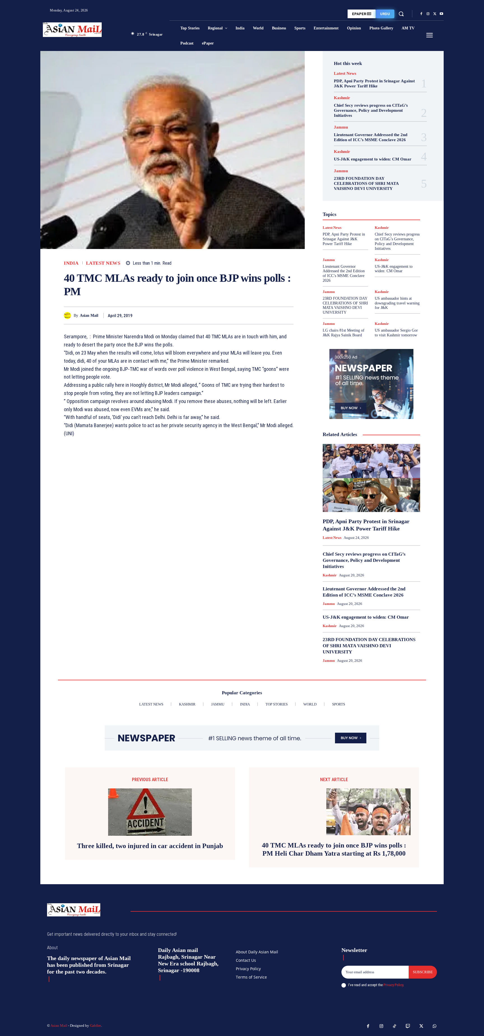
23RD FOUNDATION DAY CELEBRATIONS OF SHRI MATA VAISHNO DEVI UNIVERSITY (366, 183)
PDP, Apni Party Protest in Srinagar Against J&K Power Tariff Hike (374, 83)
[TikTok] (394, 1026)
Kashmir (342, 98)
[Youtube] (441, 14)
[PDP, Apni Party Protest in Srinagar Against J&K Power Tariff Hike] (371, 478)
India (71, 263)
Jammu (341, 127)
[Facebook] (421, 14)
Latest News (103, 263)
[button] (401, 13)
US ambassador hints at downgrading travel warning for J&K (397, 303)
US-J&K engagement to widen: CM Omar (372, 159)
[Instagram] (428, 14)
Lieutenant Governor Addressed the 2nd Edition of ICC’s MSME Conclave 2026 (370, 137)
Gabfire (95, 1025)
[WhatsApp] (288, 315)
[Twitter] (434, 14)
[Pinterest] (275, 315)
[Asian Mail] (69, 315)
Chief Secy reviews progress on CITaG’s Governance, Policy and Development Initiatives (371, 110)
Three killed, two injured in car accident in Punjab (150, 845)
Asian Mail (89, 315)
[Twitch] (408, 1026)
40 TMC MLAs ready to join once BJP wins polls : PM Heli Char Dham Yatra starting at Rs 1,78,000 (334, 849)
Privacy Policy (393, 985)
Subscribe (423, 972)
